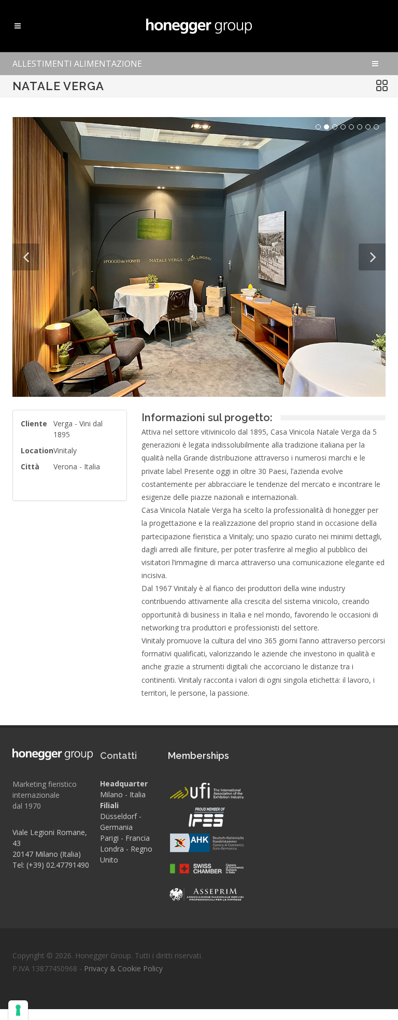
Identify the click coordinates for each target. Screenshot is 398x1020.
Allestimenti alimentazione (77, 63)
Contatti (118, 755)
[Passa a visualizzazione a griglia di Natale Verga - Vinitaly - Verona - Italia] (382, 86)
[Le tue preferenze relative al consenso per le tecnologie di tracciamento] (18, 1010)
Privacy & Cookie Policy (123, 968)
